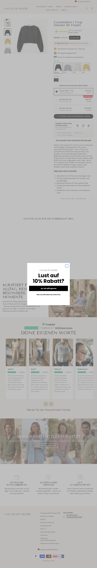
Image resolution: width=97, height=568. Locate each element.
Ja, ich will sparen (48, 288)
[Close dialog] (66, 266)
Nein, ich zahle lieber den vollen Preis (48, 294)
